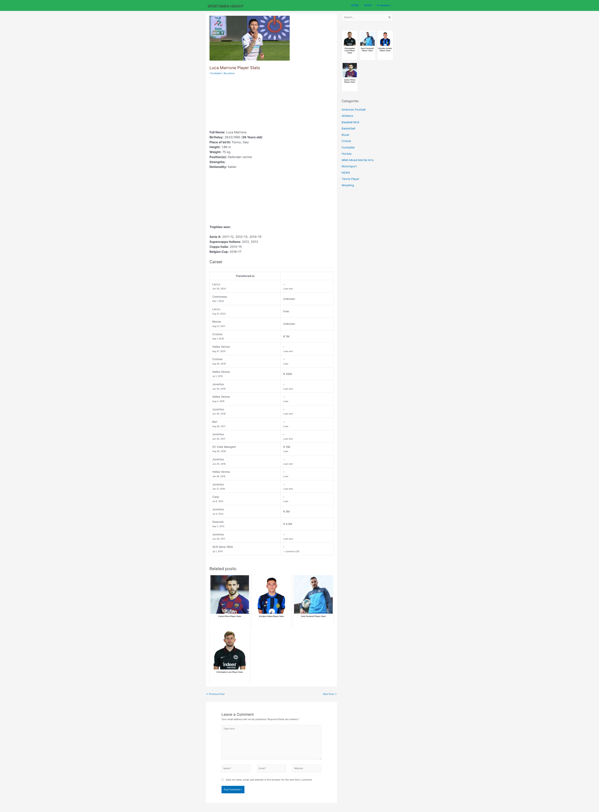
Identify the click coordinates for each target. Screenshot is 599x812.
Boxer (345, 134)
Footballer (216, 73)
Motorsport (349, 166)
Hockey (347, 153)
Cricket (346, 141)
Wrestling (348, 185)
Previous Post (215, 694)
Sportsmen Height (226, 6)
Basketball (348, 128)
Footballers (384, 5)
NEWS (368, 5)
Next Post (330, 694)
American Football (353, 109)
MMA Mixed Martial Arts (358, 160)
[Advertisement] (235, 101)
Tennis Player (350, 179)
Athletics (347, 115)
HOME (355, 5)
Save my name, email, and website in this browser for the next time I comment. (269, 779)
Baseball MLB (350, 122)
